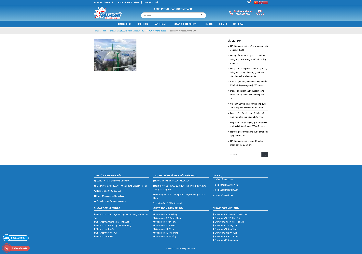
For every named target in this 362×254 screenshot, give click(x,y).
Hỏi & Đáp (238, 24)
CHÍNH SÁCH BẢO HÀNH (128, 2)
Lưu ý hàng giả (150, 2)
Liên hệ (223, 24)
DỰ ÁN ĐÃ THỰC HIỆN (185, 24)
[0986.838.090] (6, 237)
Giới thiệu (142, 24)
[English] (260, 2)
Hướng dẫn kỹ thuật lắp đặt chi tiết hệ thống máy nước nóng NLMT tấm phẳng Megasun (248, 59)
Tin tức (208, 24)
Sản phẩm (160, 24)
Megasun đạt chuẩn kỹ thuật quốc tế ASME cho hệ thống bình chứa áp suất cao (247, 95)
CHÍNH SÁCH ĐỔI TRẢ (224, 195)
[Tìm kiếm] (201, 15)
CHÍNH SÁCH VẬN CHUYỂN (226, 185)
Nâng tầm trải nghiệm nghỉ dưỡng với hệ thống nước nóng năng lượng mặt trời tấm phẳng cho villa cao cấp (248, 72)
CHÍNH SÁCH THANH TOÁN (226, 190)
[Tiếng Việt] (256, 2)
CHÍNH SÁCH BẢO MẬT (225, 180)
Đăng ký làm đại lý (103, 2)
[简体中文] (265, 2)
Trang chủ (124, 24)
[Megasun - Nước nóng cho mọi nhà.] (108, 12)
